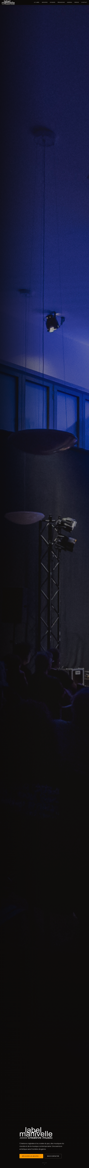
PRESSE (76, 2)
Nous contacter (53, 1156)
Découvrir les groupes (30, 1156)
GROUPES (45, 2)
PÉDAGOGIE (61, 2)
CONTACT (84, 2)
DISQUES (52, 2)
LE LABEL (36, 2)
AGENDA (69, 2)
